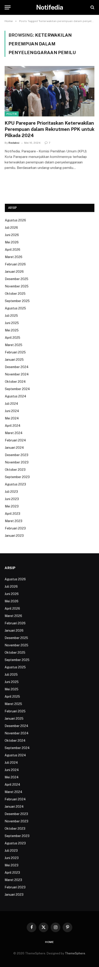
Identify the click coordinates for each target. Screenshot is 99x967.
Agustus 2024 (15, 396)
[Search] (92, 7)
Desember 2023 (16, 455)
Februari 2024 (15, 440)
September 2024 (17, 389)
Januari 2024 (14, 447)
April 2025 (12, 337)
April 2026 (12, 249)
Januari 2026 (14, 271)
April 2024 (12, 425)
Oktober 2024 (15, 381)
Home (49, 942)
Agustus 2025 (15, 308)
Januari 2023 (14, 535)
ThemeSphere (75, 953)
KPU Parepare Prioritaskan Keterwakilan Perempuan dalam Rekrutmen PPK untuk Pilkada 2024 (49, 129)
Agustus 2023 (15, 484)
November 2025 (17, 286)
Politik (11, 114)
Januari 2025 (14, 359)
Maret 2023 (13, 521)
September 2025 (17, 301)
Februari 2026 (15, 264)
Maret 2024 (14, 433)
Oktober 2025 (15, 293)
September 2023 (17, 477)
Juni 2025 (12, 323)
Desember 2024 (17, 367)
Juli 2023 (11, 491)
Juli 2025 (11, 315)
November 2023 (17, 462)
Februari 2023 (15, 528)
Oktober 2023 (15, 469)
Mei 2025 (12, 330)
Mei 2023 (12, 506)
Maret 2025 (13, 345)
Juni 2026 (12, 235)
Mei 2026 (12, 242)
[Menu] (8, 7)
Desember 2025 (16, 279)
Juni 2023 (12, 499)
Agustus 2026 (15, 220)
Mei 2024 (12, 418)
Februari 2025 (15, 352)
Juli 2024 (11, 403)
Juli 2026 (11, 227)
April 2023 (12, 513)
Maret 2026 (13, 257)
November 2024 (17, 374)
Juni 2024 (12, 411)
